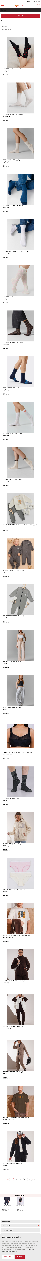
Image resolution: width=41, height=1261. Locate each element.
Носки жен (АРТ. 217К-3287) (12, 69)
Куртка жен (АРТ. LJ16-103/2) (13, 844)
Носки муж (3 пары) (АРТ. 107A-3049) (16, 251)
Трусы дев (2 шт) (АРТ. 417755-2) (14, 889)
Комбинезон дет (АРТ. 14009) (13, 570)
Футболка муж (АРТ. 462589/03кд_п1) (16, 935)
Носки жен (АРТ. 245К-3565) (12, 160)
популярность (6, 29)
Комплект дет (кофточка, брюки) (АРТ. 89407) (20, 525)
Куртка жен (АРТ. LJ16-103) (12, 1163)
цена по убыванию (8, 24)
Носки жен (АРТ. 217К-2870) (12, 433)
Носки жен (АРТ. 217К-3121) (12, 297)
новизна (4, 26)
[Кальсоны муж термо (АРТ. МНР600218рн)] (20, 1198)
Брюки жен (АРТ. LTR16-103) (13, 1072)
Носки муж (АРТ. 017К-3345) (13, 342)
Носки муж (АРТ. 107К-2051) (12, 388)
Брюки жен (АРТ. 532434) (12, 661)
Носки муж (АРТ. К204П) (11, 798)
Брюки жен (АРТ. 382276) (12, 707)
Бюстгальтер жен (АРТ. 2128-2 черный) (17, 752)
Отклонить (8, 1257)
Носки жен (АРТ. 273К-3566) (12, 479)
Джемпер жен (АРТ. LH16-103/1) (14, 980)
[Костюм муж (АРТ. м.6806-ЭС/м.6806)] (7, 1198)
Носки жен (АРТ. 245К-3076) (13, 114)
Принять (20, 1257)
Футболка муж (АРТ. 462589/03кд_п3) (16, 1117)
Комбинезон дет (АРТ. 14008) (13, 616)
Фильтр (20, 15)
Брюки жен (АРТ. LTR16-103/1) (13, 1026)
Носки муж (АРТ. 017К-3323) (13, 205)
